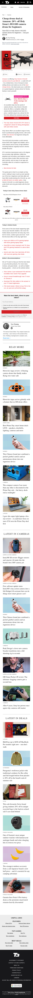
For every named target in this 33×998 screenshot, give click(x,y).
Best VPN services (24, 926)
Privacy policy (16, 970)
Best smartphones (10, 936)
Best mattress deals (23, 942)
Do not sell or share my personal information (16, 980)
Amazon (4, 79)
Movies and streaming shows (8, 926)
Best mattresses (22, 936)
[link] (8, 99)
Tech (3, 14)
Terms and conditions (16, 967)
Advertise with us (16, 975)
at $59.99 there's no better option (12, 180)
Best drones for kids (10, 168)
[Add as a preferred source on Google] (16, 985)
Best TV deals (9, 945)
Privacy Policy (11, 316)
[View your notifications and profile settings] (15, 2)
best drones (10, 135)
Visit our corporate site (20, 992)
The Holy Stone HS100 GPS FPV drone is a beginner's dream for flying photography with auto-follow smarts (17, 125)
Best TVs (23, 933)
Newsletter (28, 74)
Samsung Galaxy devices (24, 923)
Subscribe (22, 2)
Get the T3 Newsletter (24, 7)
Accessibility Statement (16, 960)
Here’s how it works (15, 44)
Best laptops (10, 933)
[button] (16, 199)
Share (6, 74)
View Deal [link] (25, 200)
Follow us (20, 74)
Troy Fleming (11, 38)
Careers (16, 977)
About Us (16, 965)
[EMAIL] (12, 328)
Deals (12, 7)
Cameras (9, 14)
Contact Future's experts (16, 962)
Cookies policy (16, 972)
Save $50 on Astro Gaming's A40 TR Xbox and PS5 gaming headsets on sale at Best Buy (17, 247)
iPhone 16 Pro (9, 923)
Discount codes (23, 945)
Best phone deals (9, 942)
